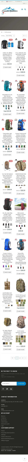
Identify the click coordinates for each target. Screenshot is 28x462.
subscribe (21, 383)
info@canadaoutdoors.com (7, 410)
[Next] (25, 358)
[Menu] (22, 9)
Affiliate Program (5, 440)
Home (1, 32)
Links (24, 3)
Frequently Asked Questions (8, 432)
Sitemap (3, 434)
